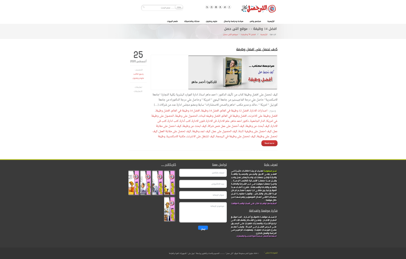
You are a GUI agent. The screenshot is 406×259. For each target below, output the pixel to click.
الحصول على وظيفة (186, 116)
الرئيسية (270, 21)
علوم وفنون (211, 21)
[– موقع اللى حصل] (258, 9)
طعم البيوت (172, 21)
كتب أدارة (185, 121)
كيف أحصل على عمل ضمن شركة (226, 126)
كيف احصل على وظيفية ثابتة (255, 131)
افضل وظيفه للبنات (209, 116)
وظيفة (161, 136)
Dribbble (211, 7)
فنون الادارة (198, 121)
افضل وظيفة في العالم (234, 116)
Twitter (225, 7)
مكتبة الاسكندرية (175, 136)
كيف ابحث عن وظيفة (194, 126)
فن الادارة (211, 121)
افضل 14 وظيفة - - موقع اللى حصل (239, 34)
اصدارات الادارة (258, 110)
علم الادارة (223, 121)
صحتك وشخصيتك (192, 21)
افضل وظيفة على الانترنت (263, 116)
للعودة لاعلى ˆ (271, 253)
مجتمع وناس (255, 21)
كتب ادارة (173, 121)
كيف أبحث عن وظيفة (257, 126)
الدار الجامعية (257, 121)
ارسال (203, 229)
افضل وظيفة (163, 110)
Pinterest (216, 7)
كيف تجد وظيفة (201, 131)
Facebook (229, 7)
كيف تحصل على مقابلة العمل (175, 131)
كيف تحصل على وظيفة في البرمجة (235, 136)
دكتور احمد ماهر (240, 121)
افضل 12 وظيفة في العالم (234, 110)
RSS (207, 7)
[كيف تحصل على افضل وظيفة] (214, 72)
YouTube (220, 7)
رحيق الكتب (138, 74)
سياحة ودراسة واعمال (233, 21)
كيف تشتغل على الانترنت (201, 136)
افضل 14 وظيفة (210, 110)
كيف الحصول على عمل (224, 131)
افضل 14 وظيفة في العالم (185, 110)
